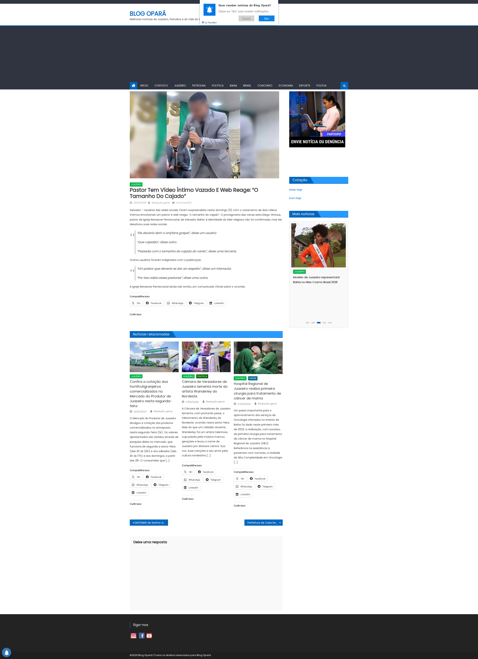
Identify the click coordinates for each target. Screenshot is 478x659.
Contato (161, 85)
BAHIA (233, 85)
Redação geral (161, 202)
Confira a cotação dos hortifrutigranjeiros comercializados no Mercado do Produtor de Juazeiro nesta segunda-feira (151, 393)
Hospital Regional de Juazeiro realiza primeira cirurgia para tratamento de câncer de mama (257, 391)
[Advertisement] (239, 54)
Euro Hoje (295, 198)
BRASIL (247, 85)
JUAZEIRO (180, 85)
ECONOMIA (286, 85)
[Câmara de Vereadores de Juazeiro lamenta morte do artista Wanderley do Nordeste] (206, 357)
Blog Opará (148, 13)
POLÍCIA (321, 85)
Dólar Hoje (295, 190)
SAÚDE (252, 378)
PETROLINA (199, 85)
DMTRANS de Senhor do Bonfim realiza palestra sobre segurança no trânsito (151, 523)
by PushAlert (211, 22)
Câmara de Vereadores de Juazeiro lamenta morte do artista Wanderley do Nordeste (205, 388)
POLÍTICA (218, 85)
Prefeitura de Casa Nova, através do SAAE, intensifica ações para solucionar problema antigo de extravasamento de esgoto (265, 523)
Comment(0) (184, 202)
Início (144, 85)
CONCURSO (264, 85)
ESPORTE (304, 85)
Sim (266, 18)
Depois (246, 18)
